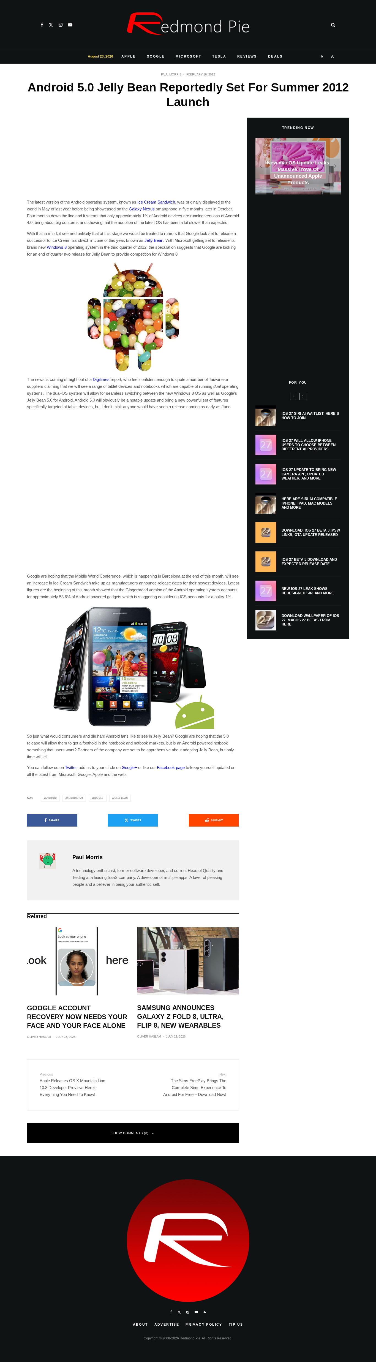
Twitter (71, 767)
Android (51, 798)
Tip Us (236, 1324)
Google (156, 56)
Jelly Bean (154, 240)
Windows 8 (57, 247)
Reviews (247, 56)
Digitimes (101, 379)
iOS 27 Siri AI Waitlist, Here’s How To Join (310, 415)
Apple (128, 56)
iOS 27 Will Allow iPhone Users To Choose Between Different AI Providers (309, 444)
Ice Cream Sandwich (156, 202)
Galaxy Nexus (142, 209)
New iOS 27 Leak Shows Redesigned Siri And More (308, 591)
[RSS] (322, 57)
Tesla (219, 56)
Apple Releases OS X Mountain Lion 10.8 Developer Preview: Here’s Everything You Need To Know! (72, 1085)
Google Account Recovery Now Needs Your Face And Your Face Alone (77, 1016)
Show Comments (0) (130, 1133)
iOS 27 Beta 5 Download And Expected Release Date (309, 561)
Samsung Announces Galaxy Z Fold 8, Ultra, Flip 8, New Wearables (180, 1016)
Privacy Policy (204, 1324)
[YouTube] (70, 25)
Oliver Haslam (39, 1036)
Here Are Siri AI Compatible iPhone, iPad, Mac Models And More (309, 503)
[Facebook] (42, 25)
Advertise (166, 1324)
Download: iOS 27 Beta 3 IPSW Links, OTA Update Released (311, 532)
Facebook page (171, 767)
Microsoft (188, 56)
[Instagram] (60, 25)
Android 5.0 (75, 798)
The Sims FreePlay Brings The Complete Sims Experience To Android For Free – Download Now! (194, 1085)
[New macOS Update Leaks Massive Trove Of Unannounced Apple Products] (298, 166)
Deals (275, 56)
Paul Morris (171, 74)
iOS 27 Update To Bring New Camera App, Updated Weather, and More (309, 474)
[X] (51, 25)
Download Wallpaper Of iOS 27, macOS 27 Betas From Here (310, 620)
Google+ (129, 767)
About (140, 1324)
